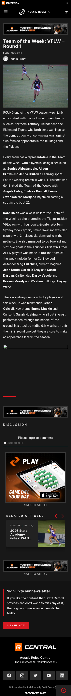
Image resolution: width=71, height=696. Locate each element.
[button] (55, 516)
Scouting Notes (16, 526)
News (6, 53)
